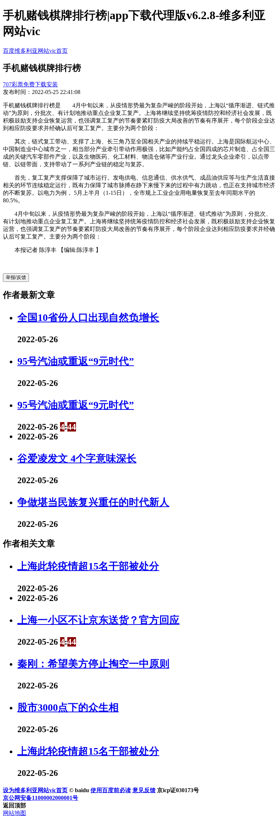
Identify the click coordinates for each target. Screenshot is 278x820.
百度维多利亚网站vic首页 (35, 51)
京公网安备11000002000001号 (40, 798)
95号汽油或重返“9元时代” (75, 361)
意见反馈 (144, 790)
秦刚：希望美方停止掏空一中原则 (93, 663)
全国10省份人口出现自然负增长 (88, 317)
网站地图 (14, 813)
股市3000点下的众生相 (68, 707)
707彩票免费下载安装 (30, 84)
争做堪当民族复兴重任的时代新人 (93, 502)
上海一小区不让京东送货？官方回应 (98, 620)
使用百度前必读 (110, 790)
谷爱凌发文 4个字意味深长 (76, 458)
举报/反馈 (16, 277)
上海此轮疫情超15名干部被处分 (88, 566)
